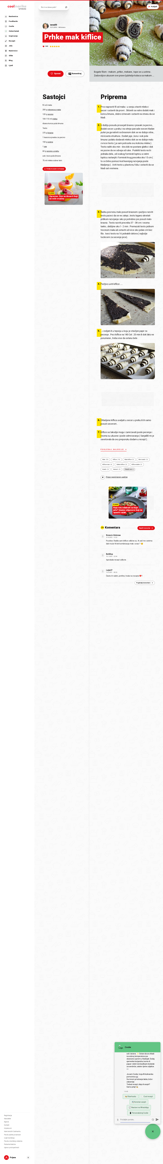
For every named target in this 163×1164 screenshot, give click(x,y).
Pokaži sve (128, 469)
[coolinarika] (17, 6)
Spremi (57, 74)
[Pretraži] (66, 7)
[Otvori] (28, 1158)
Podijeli (154, 7)
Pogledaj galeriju (112, 449)
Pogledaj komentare (143, 583)
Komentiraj (75, 74)
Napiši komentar (144, 528)
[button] (17, 41)
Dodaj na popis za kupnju (55, 169)
